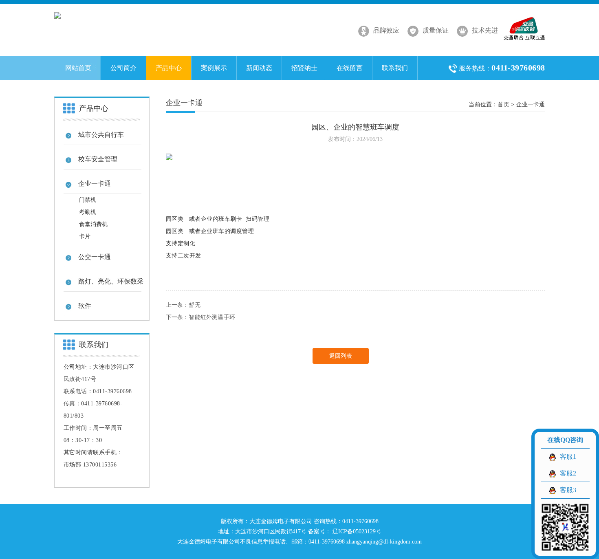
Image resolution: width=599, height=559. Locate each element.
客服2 (568, 473)
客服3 (568, 489)
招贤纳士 (304, 67)
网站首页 (78, 67)
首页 (503, 104)
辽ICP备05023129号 (356, 531)
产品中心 (169, 67)
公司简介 (123, 67)
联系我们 (395, 67)
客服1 (568, 456)
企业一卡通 (530, 104)
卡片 (84, 236)
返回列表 (340, 356)
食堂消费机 (93, 224)
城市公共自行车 (101, 134)
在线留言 (350, 67)
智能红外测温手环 (212, 317)
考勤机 (87, 212)
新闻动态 (259, 67)
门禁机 (87, 200)
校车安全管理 (97, 159)
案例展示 (214, 67)
